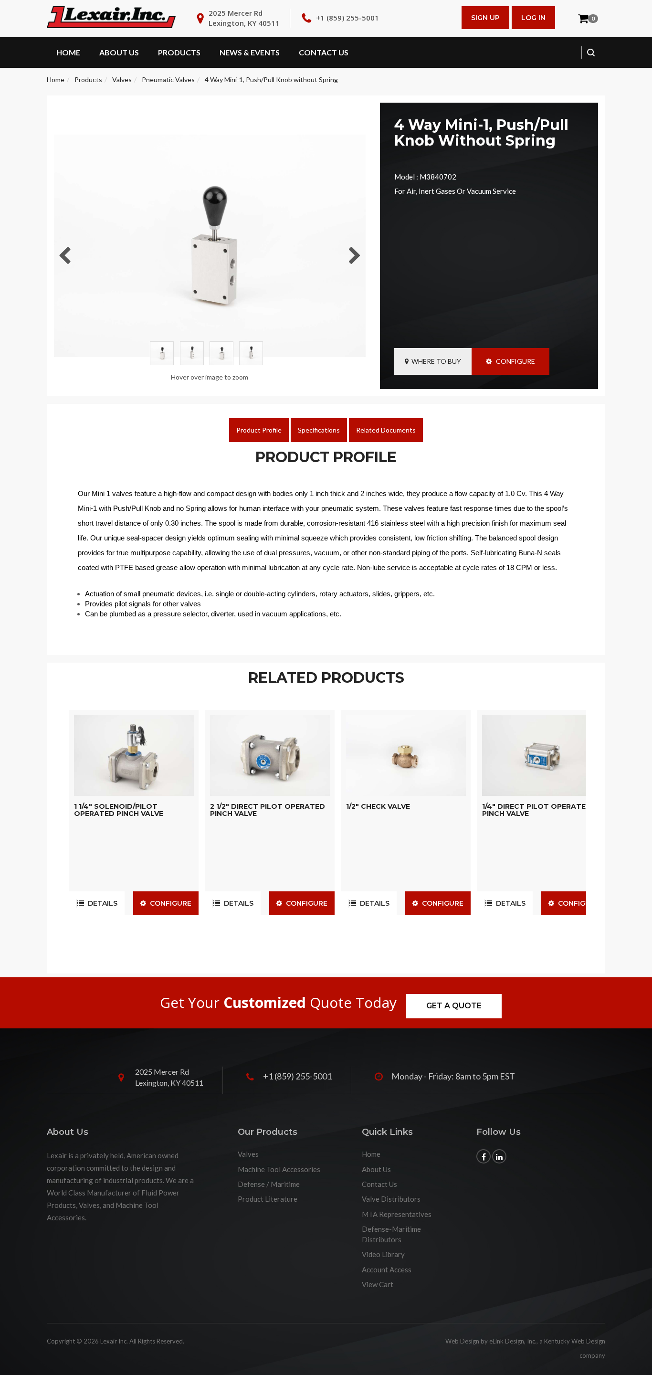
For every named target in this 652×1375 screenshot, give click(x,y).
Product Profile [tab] (259, 430)
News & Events (250, 52)
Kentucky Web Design (574, 1341)
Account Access (386, 1269)
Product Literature (267, 1199)
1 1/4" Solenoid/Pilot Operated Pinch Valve (118, 810)
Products (179, 52)
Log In (533, 17)
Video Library (383, 1254)
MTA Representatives (396, 1214)
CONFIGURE (513, 361)
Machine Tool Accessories (279, 1169)
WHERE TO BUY (435, 361)
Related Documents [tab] (386, 430)
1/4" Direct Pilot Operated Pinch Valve (536, 810)
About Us (119, 52)
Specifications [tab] (319, 430)
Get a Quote (454, 1005)
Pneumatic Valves (168, 79)
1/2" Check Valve (378, 806)
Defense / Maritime (269, 1184)
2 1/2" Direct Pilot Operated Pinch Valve (267, 810)
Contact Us (323, 52)
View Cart (377, 1284)
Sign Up (485, 17)
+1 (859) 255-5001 (347, 17)
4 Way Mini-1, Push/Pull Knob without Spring (271, 79)
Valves (122, 79)
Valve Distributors (391, 1199)
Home (68, 52)
